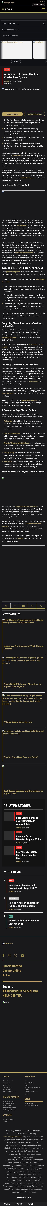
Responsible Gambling (20, 991)
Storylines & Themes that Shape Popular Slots (26, 855)
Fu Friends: (8, 421)
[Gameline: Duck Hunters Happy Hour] (16, 50)
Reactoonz (8, 461)
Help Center (12, 995)
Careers (5, 1121)
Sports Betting (12, 966)
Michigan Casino (8, 1101)
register (21, 538)
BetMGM (6, 81)
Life (10, 916)
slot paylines (21, 225)
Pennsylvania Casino (9, 1108)
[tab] (23, 24)
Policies (27, 1198)
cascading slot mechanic (24, 253)
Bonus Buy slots (7, 393)
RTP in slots (33, 344)
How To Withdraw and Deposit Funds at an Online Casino (24, 904)
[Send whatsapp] (32, 605)
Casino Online (12, 970)
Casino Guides (13, 898)
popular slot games (13, 272)
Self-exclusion (29, 1103)
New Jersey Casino (8, 1103)
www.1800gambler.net (12, 1137)
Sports (18, 1204)
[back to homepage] (17, 3)
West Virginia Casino (9, 1110)
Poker (6, 975)
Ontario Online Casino (9, 1092)
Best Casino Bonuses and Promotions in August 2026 (27, 821)
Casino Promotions (35, 114)
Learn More (16, 61)
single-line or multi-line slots (26, 507)
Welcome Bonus (12, 114)
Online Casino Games (9, 1081)
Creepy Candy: (9, 453)
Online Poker (6, 1089)
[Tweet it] (6, 605)
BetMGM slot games (28, 178)
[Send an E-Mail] (23, 605)
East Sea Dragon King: (12, 433)
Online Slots (6, 1085)
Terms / (19, 1198)
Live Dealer (6, 1083)
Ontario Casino (7, 1105)
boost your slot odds (9, 337)
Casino (7, 69)
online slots (16, 156)
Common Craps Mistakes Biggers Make (28, 838)
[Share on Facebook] (15, 605)
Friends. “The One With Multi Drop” (16, 443)
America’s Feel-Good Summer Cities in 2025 (24, 922)
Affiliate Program (8, 1119)
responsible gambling (29, 400)
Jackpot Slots (7, 1087)
